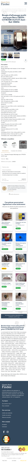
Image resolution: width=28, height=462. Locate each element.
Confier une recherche (7, 413)
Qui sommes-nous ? (6, 403)
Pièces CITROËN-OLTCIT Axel (19, 10)
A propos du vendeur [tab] (16, 151)
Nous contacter (5, 406)
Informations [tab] (5, 151)
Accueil (3, 8)
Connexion (4, 426)
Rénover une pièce (6, 417)
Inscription (4, 424)
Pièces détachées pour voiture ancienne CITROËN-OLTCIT (14, 8)
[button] (26, 38)
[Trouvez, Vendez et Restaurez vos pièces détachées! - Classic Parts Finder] (5, 3)
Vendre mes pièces (6, 415)
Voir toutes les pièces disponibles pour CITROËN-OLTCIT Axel (14, 316)
